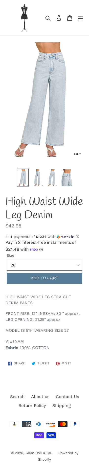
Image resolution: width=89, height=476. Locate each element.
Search (17, 396)
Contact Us (67, 396)
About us (40, 396)
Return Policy (32, 405)
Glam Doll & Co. (38, 453)
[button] (44, 236)
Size (10, 255)
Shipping (61, 405)
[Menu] (80, 18)
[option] (23, 177)
